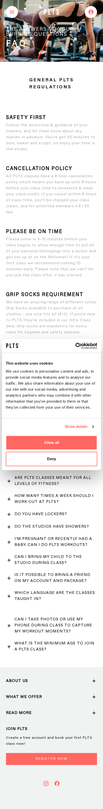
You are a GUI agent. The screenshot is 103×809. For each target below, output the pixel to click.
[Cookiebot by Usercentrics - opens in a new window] (75, 346)
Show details (76, 426)
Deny (51, 459)
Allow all (51, 442)
